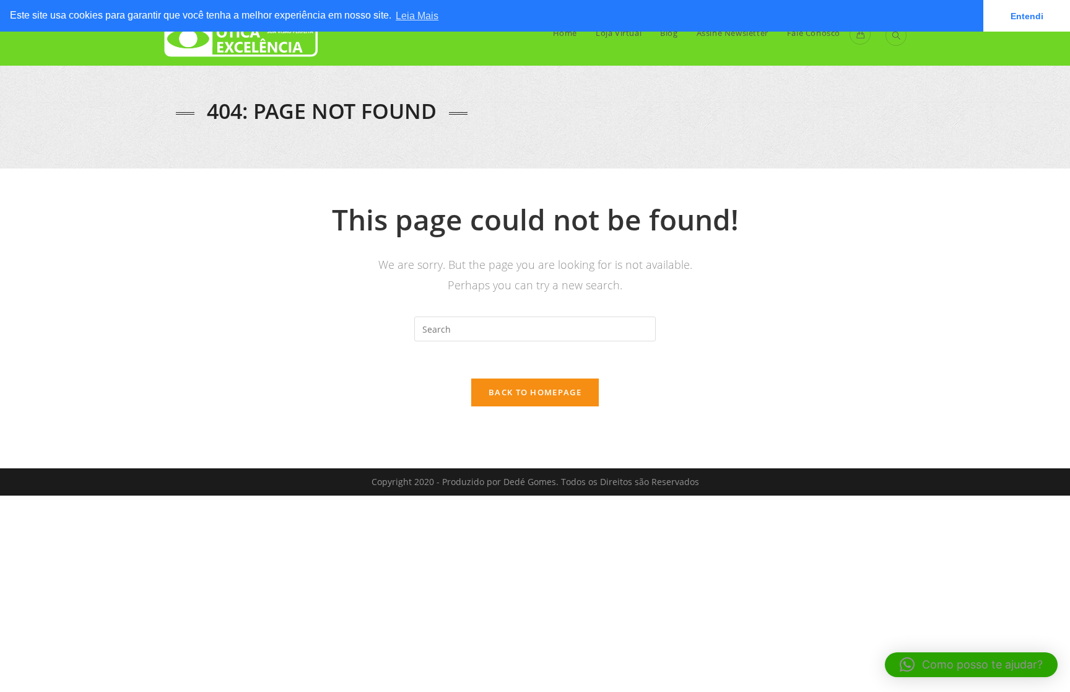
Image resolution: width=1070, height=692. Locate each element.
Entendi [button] (1027, 16)
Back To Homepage (535, 392)
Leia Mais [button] (417, 16)
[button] (971, 664)
